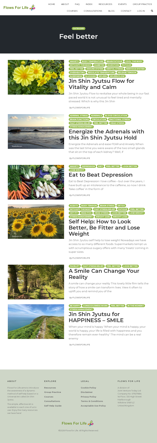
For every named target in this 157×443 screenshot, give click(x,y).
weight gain (103, 217)
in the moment (135, 306)
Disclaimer (87, 392)
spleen (103, 76)
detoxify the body (80, 65)
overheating (77, 72)
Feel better (76, 69)
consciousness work (95, 306)
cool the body (133, 61)
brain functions (79, 119)
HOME (51, 4)
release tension (127, 72)
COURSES (72, 11)
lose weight (77, 170)
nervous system (135, 69)
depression (88, 166)
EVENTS (122, 4)
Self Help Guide (52, 405)
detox (121, 205)
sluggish (90, 76)
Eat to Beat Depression (101, 174)
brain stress (107, 205)
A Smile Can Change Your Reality (104, 274)
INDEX (89, 4)
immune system (94, 69)
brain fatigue (114, 61)
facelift (75, 266)
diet (100, 166)
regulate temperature (101, 72)
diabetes (99, 65)
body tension (89, 205)
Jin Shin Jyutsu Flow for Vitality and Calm (101, 84)
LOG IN (141, 11)
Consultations (52, 401)
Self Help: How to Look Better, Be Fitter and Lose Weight (104, 227)
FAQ (77, 4)
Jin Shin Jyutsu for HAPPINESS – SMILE (96, 317)
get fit (74, 213)
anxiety (74, 61)
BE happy (75, 306)
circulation (99, 119)
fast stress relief (80, 123)
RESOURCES (105, 4)
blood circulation (116, 115)
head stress (117, 123)
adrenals (96, 115)
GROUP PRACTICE (142, 4)
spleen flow (117, 76)
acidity (74, 205)
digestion (113, 65)
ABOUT (65, 4)
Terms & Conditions (92, 401)
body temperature (92, 61)
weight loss (120, 217)
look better (130, 166)
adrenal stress (79, 115)
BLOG (111, 11)
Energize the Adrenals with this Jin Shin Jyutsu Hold (106, 134)
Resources (50, 387)
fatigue (126, 65)
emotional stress (119, 119)
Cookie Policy (88, 387)
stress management (81, 127)
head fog (86, 213)
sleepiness (76, 76)
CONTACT (126, 11)
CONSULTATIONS (93, 11)
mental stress (114, 69)
